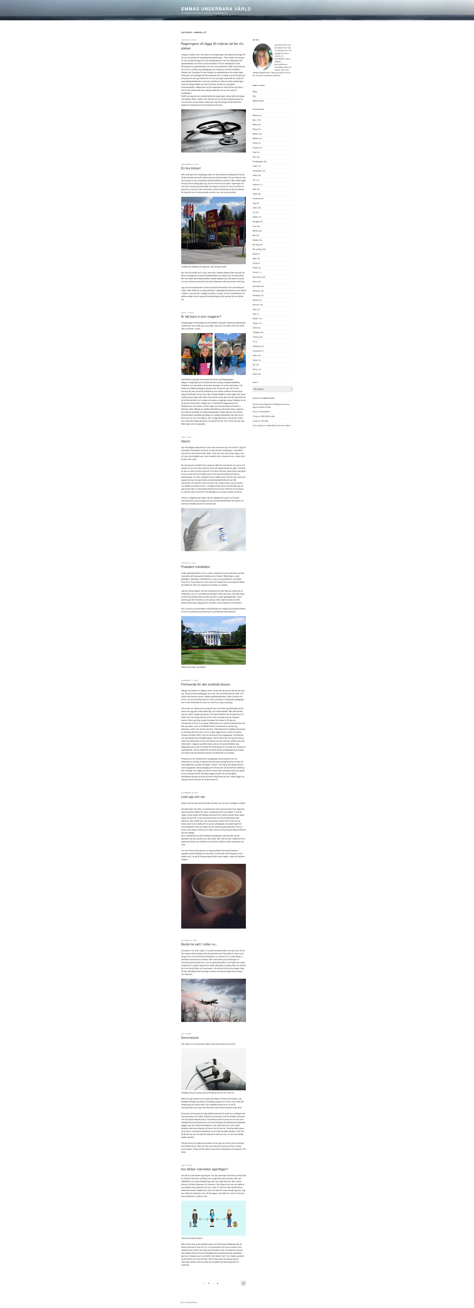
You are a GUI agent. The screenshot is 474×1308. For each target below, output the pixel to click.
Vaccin (185, 441)
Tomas (255, 416)
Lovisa (255, 421)
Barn (254, 120)
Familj (255, 147)
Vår (254, 364)
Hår (254, 180)
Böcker (255, 134)
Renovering (257, 277)
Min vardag (257, 249)
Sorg (254, 309)
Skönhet (256, 300)
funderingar (257, 170)
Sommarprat (189, 1037)
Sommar (256, 304)
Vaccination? (265, 411)
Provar (255, 272)
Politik (255, 267)
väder (255, 355)
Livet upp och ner (193, 796)
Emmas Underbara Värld (216, 8)
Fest (254, 152)
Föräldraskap (258, 161)
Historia (256, 184)
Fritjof (255, 166)
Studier (255, 318)
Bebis (255, 124)
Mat (254, 235)
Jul (254, 212)
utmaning (256, 351)
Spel (254, 314)
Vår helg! (264, 421)
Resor (255, 281)
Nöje (254, 258)
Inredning (256, 198)
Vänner (255, 360)
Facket (255, 143)
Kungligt (256, 221)
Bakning (256, 115)
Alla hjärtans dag (268, 416)
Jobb (255, 207)
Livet (254, 226)
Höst (254, 189)
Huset (255, 194)
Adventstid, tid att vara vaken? (279, 425)
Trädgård (256, 332)
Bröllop (255, 138)
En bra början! (191, 168)
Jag (254, 203)
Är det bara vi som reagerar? (201, 316)
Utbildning (256, 346)
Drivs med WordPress (189, 1302)
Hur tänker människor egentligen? (204, 1169)
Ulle (254, 96)
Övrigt (255, 263)
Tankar (255, 323)
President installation (195, 566)
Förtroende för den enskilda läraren (205, 684)
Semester (256, 291)
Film (254, 157)
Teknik (255, 327)
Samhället (256, 286)
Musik (255, 254)
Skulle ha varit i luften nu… (199, 944)
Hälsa (255, 175)
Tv (254, 341)
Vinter (255, 374)
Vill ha (255, 369)
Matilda (255, 240)
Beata (255, 91)
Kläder (255, 217)
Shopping (256, 295)
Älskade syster (258, 100)
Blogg (255, 129)
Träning (256, 337)
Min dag (256, 244)
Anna (255, 411)
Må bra (255, 230)
